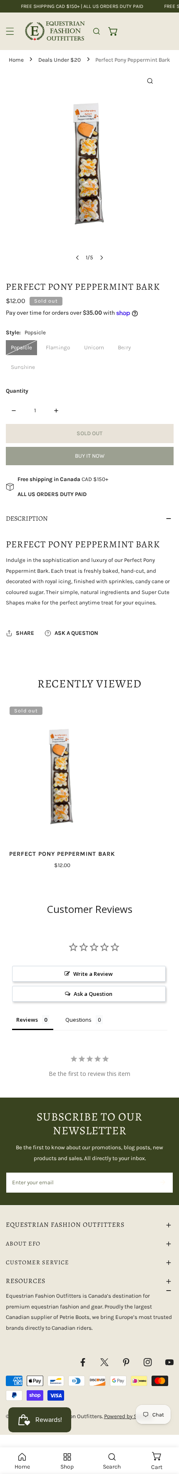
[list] (89, 168)
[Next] (101, 257)
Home (16, 60)
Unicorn (94, 347)
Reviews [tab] (27, 1019)
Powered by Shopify (128, 1416)
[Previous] (77, 257)
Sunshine (23, 367)
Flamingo (58, 347)
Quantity (17, 391)
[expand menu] (10, 31)
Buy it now (89, 456)
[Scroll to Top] (164, 1430)
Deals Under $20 (59, 60)
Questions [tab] (78, 1019)
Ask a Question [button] (93, 994)
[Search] (96, 31)
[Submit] (162, 1182)
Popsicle (21, 347)
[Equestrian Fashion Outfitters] (55, 31)
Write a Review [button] (93, 974)
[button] (113, 31)
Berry (124, 347)
